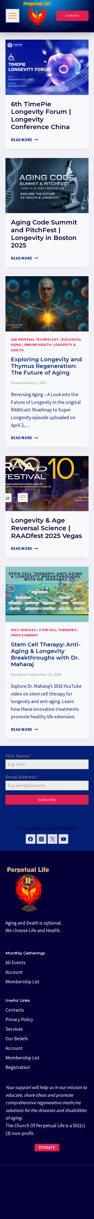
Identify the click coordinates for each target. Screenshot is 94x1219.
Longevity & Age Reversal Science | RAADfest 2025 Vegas (46, 527)
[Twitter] (52, 839)
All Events (15, 962)
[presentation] (47, 67)
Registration (17, 1067)
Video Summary (24, 635)
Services (14, 1029)
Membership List (22, 982)
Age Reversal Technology (35, 339)
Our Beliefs (16, 1038)
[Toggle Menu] (12, 16)
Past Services (23, 630)
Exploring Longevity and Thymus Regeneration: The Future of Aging (46, 366)
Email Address (22, 777)
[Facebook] (30, 839)
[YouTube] (63, 839)
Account (14, 972)
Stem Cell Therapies (57, 630)
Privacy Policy (19, 1019)
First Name (18, 756)
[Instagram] (41, 839)
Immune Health (37, 345)
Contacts (14, 1010)
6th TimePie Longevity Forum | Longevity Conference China (41, 115)
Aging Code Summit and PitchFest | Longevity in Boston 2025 (44, 233)
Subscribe (47, 800)
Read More (24, 139)
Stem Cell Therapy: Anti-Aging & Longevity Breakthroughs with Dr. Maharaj (46, 654)
